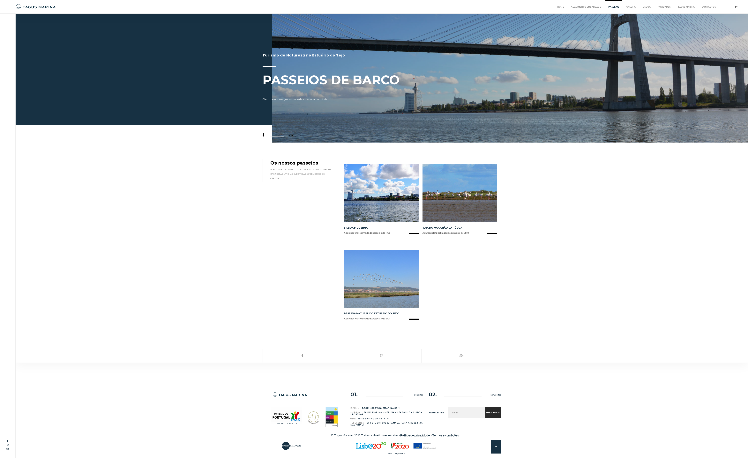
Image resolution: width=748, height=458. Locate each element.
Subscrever (493, 412)
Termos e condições (445, 435)
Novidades (664, 7)
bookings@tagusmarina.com (381, 408)
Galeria (631, 7)
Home (560, 7)
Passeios (613, 7)
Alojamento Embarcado (586, 7)
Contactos (709, 7)
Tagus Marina (686, 7)
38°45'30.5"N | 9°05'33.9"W (373, 419)
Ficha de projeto (396, 453)
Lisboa (647, 7)
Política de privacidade (415, 435)
